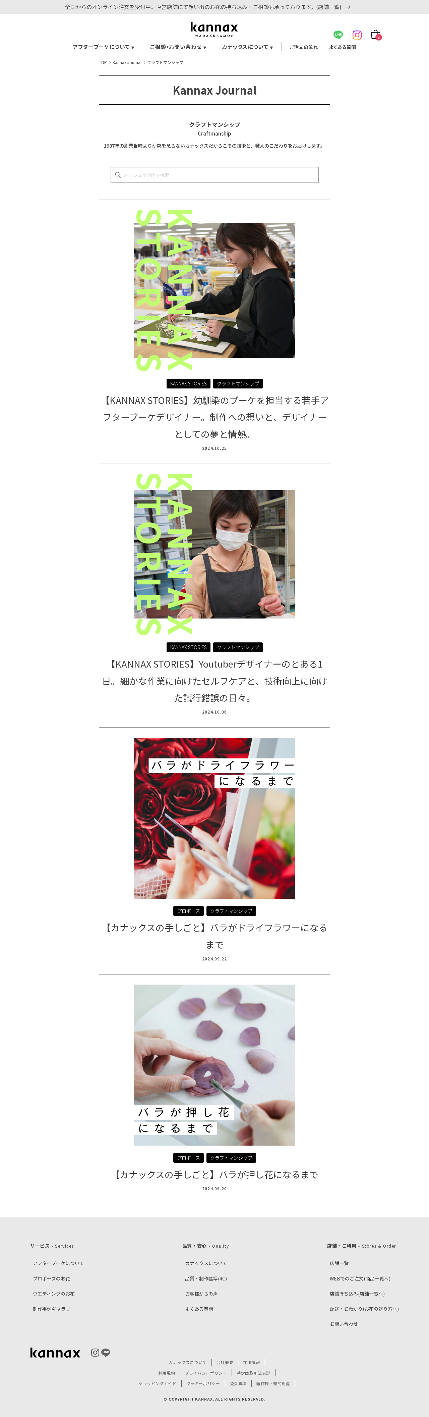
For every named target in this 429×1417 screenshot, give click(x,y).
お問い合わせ (344, 1323)
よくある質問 (342, 47)
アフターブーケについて (104, 47)
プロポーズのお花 (51, 1278)
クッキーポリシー (203, 1383)
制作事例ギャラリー (54, 1308)
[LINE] (338, 35)
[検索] (118, 174)
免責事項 (238, 1383)
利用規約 (166, 1373)
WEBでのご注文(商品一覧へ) (360, 1278)
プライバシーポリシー (206, 1373)
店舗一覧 (339, 1263)
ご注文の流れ (304, 47)
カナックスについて (247, 47)
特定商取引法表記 (253, 1373)
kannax (55, 1353)
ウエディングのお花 (54, 1293)
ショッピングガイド (157, 1383)
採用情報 (251, 1362)
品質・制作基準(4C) (206, 1278)
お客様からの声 (201, 1293)
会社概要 (225, 1362)
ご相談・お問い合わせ (178, 47)
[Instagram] (357, 35)
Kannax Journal (127, 62)
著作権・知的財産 (273, 1383)
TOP (103, 62)
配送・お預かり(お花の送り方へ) (364, 1308)
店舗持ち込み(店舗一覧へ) (357, 1293)
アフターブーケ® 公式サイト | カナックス (214, 29)
